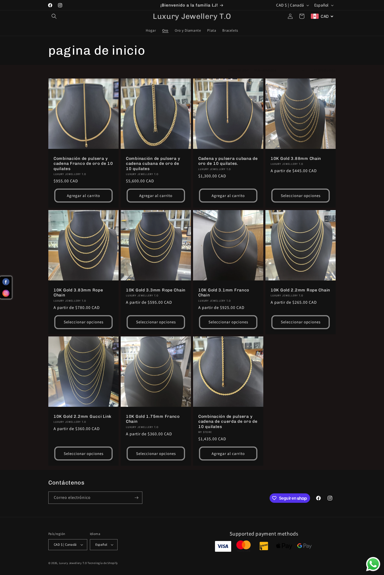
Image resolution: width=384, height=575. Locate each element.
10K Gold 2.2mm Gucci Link (83, 416)
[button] (54, 16)
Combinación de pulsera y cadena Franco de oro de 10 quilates (83, 163)
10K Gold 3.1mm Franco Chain (223, 292)
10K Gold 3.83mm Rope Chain (78, 292)
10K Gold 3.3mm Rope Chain (155, 289)
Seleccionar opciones (301, 195)
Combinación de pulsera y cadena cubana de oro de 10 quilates (153, 163)
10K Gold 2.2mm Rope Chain (300, 289)
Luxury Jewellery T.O (73, 563)
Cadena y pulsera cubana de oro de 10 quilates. (228, 161)
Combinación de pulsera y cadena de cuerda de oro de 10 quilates (228, 421)
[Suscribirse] (136, 498)
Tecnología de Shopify (103, 563)
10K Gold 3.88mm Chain (296, 158)
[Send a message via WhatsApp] (373, 564)
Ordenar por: (238, 70)
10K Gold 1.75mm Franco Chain (153, 419)
